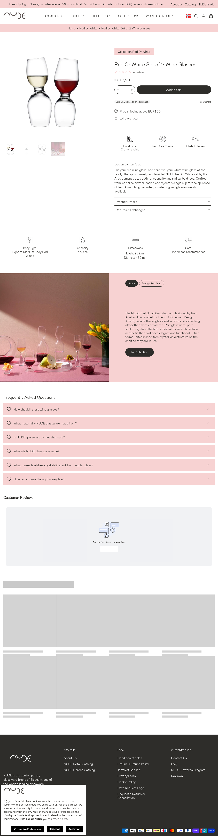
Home (72, 28)
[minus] (118, 89)
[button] (174, 89)
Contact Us (179, 758)
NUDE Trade (206, 4)
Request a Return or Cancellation (131, 795)
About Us (70, 758)
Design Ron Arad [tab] (151, 283)
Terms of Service (129, 770)
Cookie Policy (127, 782)
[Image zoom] (53, 91)
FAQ (174, 764)
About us (176, 4)
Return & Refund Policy (133, 764)
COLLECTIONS (128, 16)
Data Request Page (131, 788)
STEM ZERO (99, 16)
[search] (196, 15)
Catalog (190, 4)
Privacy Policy (127, 776)
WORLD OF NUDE (158, 16)
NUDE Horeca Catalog (79, 770)
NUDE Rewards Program (188, 770)
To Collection (139, 352)
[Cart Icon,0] (211, 16)
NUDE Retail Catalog (78, 764)
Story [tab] (131, 283)
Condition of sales (130, 758)
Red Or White (88, 28)
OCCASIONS (53, 16)
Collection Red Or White (134, 51)
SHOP (76, 16)
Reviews (177, 776)
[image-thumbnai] (10, 149)
